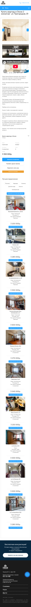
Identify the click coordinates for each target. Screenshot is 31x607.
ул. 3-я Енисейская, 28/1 (15, 512)
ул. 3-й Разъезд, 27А (15, 479)
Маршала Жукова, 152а (15, 346)
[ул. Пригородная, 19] (15, 30)
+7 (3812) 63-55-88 (25, 2)
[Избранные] (29, 8)
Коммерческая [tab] (15, 189)
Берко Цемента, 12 (15, 412)
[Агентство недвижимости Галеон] (3, 2)
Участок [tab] (21, 186)
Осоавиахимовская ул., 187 (15, 278)
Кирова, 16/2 (15, 244)
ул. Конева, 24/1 (15, 445)
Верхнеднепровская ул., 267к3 (15, 211)
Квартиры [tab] (15, 183)
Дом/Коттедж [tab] (11, 186)
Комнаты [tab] (23, 183)
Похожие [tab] (7, 183)
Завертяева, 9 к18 (15, 379)
